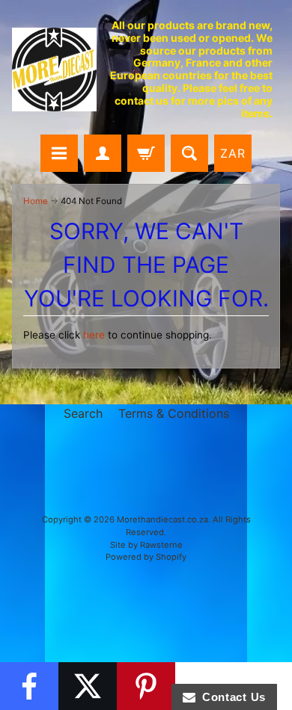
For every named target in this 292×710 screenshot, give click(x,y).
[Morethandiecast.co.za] (54, 70)
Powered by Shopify (146, 557)
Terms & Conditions (173, 413)
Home (35, 201)
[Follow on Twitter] (87, 686)
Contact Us (230, 697)
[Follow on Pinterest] (146, 686)
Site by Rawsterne (146, 545)
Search (83, 413)
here (94, 335)
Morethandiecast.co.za (162, 519)
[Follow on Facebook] (29, 686)
